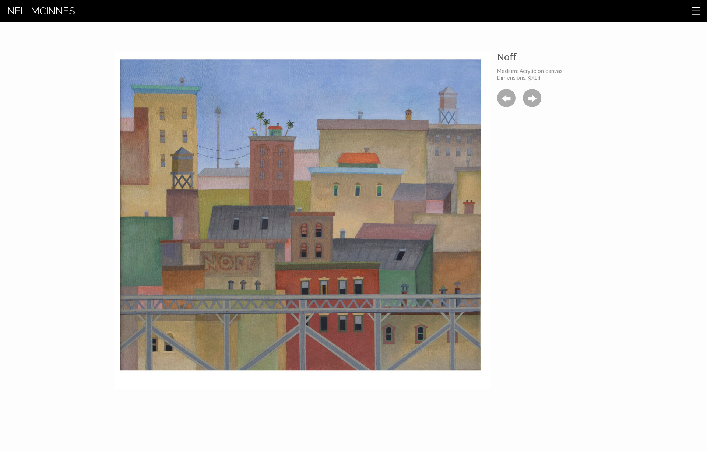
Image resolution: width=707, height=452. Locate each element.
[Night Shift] (532, 98)
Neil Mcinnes (41, 11)
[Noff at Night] (506, 98)
